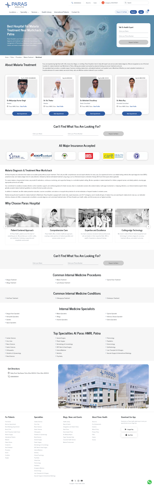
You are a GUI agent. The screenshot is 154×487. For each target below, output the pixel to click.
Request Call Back (133, 42)
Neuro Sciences (10, 344)
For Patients (10, 417)
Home (6, 57)
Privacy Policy (95, 432)
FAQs (93, 434)
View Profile (23, 106)
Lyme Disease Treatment (63, 283)
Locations (12, 12)
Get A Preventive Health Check (12, 432)
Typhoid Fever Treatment (114, 280)
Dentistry (59, 353)
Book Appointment (22, 113)
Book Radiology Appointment (12, 427)
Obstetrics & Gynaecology (13, 353)
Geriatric (8, 319)
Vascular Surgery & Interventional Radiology (119, 353)
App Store (130, 435)
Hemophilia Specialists (12, 316)
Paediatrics (110, 341)
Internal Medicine (61, 350)
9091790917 (114, 3)
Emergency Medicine (39, 468)
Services (34, 12)
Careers (94, 437)
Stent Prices (66, 429)
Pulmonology (110, 338)
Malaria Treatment (29, 57)
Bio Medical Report (67, 434)
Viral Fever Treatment (12, 298)
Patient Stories (8, 442)
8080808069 (77, 3)
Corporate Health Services (69, 440)
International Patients (61, 12)
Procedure (19, 57)
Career (95, 3)
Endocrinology (111, 344)
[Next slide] (148, 226)
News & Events (67, 424)
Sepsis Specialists (11, 322)
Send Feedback (8, 447)
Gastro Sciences (10, 347)
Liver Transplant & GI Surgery (115, 350)
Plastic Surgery (61, 341)
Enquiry (94, 440)
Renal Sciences (10, 356)
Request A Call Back (122, 12)
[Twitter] (75, 481)
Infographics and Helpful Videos (71, 427)
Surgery (7, 458)
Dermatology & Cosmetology (65, 344)
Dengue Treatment (11, 280)
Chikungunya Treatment (63, 298)
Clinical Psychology (39, 455)
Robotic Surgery (9, 434)
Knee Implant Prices (68, 432)
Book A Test (8, 429)
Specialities (38, 417)
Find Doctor (8, 421)
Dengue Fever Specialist (12, 313)
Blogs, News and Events (72, 417)
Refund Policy (95, 429)
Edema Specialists (112, 319)
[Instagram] (78, 481)
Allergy (58, 316)
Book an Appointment (10, 424)
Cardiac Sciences (11, 338)
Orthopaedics (10, 350)
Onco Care (9, 341)
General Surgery (61, 338)
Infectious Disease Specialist (114, 316)
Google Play (130, 429)
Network (7, 440)
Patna (12, 57)
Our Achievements (96, 424)
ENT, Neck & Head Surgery (64, 347)
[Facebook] (72, 481)
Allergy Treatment (11, 283)
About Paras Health (99, 417)
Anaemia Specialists (62, 319)
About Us (88, 3)
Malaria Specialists (62, 313)
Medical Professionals (68, 442)
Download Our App (128, 417)
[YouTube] (81, 481)
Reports (133, 12)
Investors (94, 427)
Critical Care (37, 460)
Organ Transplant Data (68, 437)
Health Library (47, 12)
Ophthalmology (111, 347)
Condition (7, 455)
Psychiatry (59, 356)
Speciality (23, 12)
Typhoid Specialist (112, 313)
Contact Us (75, 12)
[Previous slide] (5, 226)
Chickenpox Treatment (113, 298)
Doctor (6, 452)
